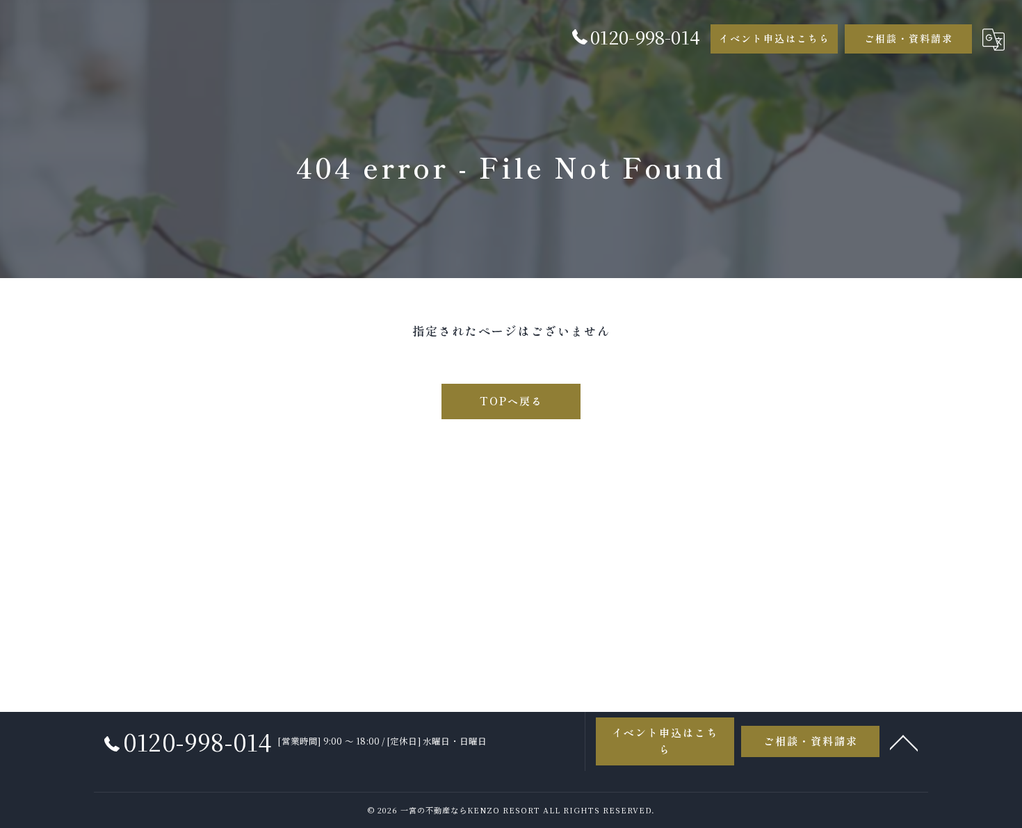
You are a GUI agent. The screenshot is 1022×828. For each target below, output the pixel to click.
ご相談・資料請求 (908, 38)
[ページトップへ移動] (904, 742)
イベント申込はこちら (774, 38)
